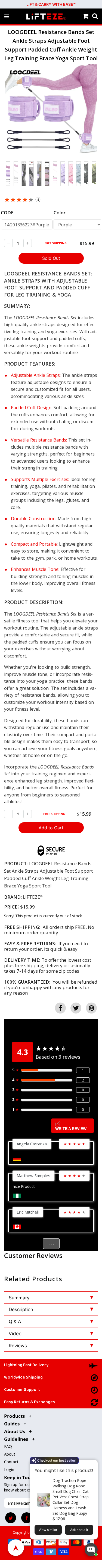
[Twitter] (10, 1517)
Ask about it (79, 1530)
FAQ (8, 1446)
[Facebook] (26, 1517)
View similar (48, 1530)
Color (60, 212)
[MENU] (6, 16)
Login (9, 1469)
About (9, 1454)
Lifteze (31, 897)
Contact (11, 1461)
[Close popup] (91, 1465)
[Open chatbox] (91, 1549)
